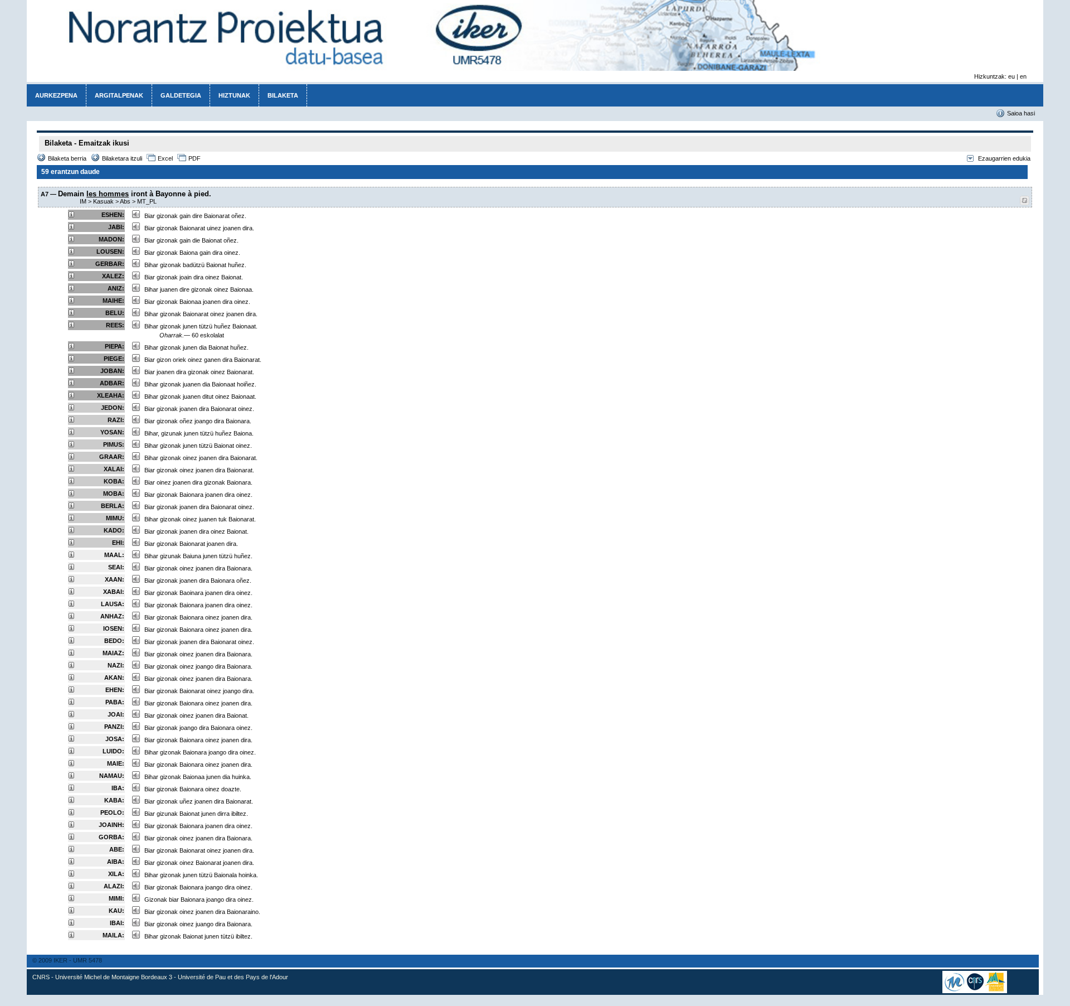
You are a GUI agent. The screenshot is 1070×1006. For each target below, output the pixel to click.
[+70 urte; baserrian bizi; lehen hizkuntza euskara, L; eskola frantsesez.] (71, 239)
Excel (165, 158)
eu (1011, 76)
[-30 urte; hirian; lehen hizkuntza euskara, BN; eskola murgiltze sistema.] (71, 800)
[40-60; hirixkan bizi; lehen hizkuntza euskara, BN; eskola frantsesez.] (71, 506)
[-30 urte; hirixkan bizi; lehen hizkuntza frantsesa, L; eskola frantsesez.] (71, 727)
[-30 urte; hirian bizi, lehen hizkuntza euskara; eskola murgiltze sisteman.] (71, 788)
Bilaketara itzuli (122, 158)
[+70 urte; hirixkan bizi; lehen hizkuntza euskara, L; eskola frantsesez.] (71, 215)
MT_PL (147, 201)
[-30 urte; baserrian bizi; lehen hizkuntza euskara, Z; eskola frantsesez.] (71, 555)
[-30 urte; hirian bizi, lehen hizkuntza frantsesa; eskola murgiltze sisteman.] (71, 923)
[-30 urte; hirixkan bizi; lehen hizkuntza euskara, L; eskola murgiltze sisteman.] (71, 616)
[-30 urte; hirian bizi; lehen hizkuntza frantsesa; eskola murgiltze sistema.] (71, 702)
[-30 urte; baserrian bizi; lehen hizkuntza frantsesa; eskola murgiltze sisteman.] (71, 739)
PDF (194, 158)
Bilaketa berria (67, 158)
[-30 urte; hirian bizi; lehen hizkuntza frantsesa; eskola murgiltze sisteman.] (71, 837)
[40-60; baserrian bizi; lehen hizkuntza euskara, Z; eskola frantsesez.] (71, 432)
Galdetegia (180, 95)
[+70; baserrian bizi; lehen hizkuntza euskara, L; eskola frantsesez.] (71, 276)
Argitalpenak (119, 95)
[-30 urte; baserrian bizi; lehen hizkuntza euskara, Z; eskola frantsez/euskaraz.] (71, 874)
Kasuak (103, 201)
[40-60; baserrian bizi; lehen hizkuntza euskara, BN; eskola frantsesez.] (71, 469)
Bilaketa (283, 95)
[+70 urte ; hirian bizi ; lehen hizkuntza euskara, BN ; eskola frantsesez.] (71, 371)
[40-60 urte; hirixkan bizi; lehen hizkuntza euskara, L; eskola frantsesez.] (71, 420)
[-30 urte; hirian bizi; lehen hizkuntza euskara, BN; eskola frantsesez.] (71, 592)
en (1023, 76)
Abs (125, 201)
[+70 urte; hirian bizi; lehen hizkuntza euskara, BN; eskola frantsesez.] (71, 396)
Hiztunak (234, 95)
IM (83, 201)
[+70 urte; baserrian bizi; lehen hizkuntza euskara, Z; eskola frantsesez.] (71, 264)
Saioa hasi (1021, 113)
